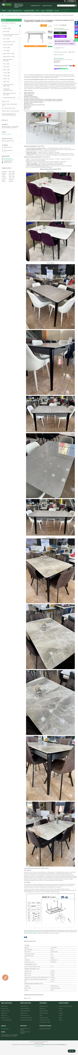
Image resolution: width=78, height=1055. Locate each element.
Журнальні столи (5, 1017)
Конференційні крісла (25, 1010)
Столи (4, 50)
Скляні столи (4, 1013)
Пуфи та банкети (7, 53)
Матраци (5, 28)
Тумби (4, 66)
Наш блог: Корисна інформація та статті (10, 105)
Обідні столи (4, 1015)
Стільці (4, 47)
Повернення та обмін (29, 10)
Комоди (5, 75)
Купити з (57, 36)
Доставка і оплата (17, 10)
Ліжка (4, 31)
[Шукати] (76, 5)
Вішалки (5, 78)
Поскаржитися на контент (48, 1044)
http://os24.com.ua (8, 158)
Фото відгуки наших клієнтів (8, 108)
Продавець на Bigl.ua (39, 1043)
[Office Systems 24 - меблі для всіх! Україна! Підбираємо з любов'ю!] (7, 5)
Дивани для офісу (44, 1013)
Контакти (57, 10)
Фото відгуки (49, 10)
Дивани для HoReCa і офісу (8, 60)
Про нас (37, 10)
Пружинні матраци (44, 1017)
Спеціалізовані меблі (8, 97)
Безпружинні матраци (45, 1019)
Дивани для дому (7, 56)
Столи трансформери (6, 1019)
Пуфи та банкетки (44, 1010)
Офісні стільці (6, 44)
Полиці (4, 63)
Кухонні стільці (4, 1008)
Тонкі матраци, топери (45, 1022)
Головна (4, 10)
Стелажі (5, 72)
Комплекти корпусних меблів (8, 85)
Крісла (4, 38)
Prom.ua (46, 1041)
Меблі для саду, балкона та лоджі (9, 94)
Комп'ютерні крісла (25, 1008)
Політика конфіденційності (60, 1044)
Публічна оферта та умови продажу (10, 110)
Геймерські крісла (24, 1006)
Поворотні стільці (5, 1010)
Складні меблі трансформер (6, 89)
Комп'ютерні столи (24, 1015)
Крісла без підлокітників (26, 1019)
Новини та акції (5, 101)
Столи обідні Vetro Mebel (12, 15)
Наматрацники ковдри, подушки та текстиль (10, 35)
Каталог (9, 10)
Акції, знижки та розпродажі (9, 22)
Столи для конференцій (26, 1017)
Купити (60, 32)
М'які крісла (42, 1008)
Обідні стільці (4, 1006)
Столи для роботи (7, 41)
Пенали (4, 69)
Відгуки (43, 10)
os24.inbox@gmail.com (8, 159)
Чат (73, 1051)
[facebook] (24, 937)
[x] (26, 937)
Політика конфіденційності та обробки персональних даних (9, 114)
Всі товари (4, 25)
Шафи (4, 81)
